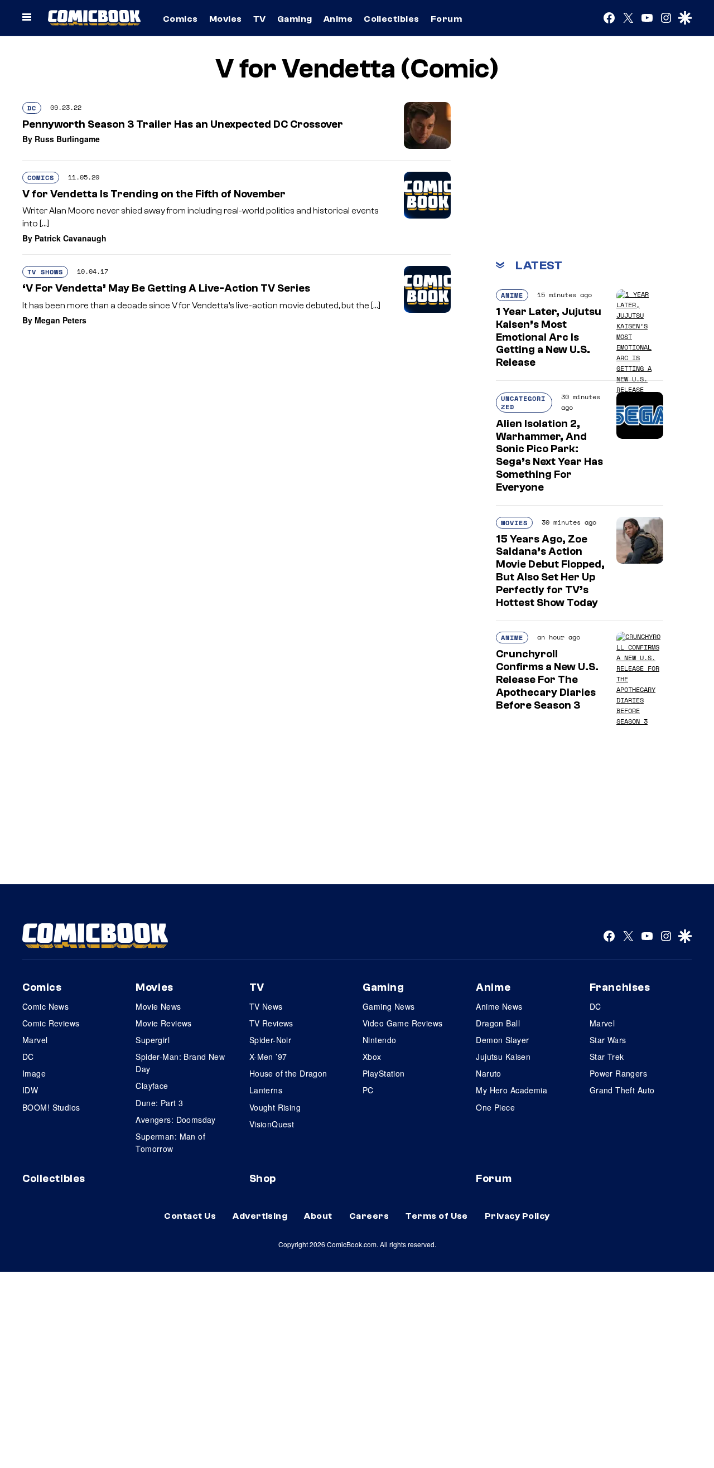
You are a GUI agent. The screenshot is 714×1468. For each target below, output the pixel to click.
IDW (30, 1090)
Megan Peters (60, 320)
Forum (446, 19)
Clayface (152, 1085)
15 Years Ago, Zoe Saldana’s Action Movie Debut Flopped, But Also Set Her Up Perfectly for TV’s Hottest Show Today (550, 571)
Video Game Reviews (403, 1023)
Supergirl (153, 1039)
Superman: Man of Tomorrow (170, 1142)
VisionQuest (272, 1124)
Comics (180, 19)
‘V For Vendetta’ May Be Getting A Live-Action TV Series (166, 288)
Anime (338, 19)
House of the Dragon (288, 1073)
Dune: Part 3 (159, 1102)
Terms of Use (437, 1216)
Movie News (158, 1006)
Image (34, 1073)
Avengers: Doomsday (176, 1119)
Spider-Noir (270, 1039)
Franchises (620, 987)
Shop (262, 1179)
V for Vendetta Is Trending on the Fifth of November (154, 194)
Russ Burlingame (67, 138)
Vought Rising (275, 1107)
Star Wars (608, 1039)
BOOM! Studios (51, 1107)
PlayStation (384, 1073)
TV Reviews (271, 1023)
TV (259, 19)
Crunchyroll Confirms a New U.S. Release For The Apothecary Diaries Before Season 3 (547, 679)
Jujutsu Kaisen (503, 1056)
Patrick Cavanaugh (71, 238)
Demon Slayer (502, 1039)
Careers (369, 1216)
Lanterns (265, 1090)
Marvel (35, 1039)
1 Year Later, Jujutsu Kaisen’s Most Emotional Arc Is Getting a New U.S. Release (548, 337)
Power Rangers (618, 1073)
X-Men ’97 (268, 1056)
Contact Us (190, 1216)
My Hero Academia (511, 1090)
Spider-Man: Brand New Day (180, 1062)
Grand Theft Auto (622, 1090)
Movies (225, 19)
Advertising (260, 1216)
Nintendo (379, 1039)
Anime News (499, 1006)
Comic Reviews (50, 1023)
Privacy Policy (517, 1216)
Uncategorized (523, 402)
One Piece (495, 1107)
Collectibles (391, 19)
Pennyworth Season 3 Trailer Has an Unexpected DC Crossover (182, 124)
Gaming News (389, 1006)
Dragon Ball (498, 1023)
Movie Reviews (163, 1023)
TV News (266, 1006)
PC (368, 1090)
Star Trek (607, 1056)
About (318, 1216)
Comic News (45, 1006)
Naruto (488, 1073)
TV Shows (45, 272)
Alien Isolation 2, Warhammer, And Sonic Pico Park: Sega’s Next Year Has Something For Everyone (549, 455)
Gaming (294, 19)
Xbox (372, 1056)
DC (31, 108)
